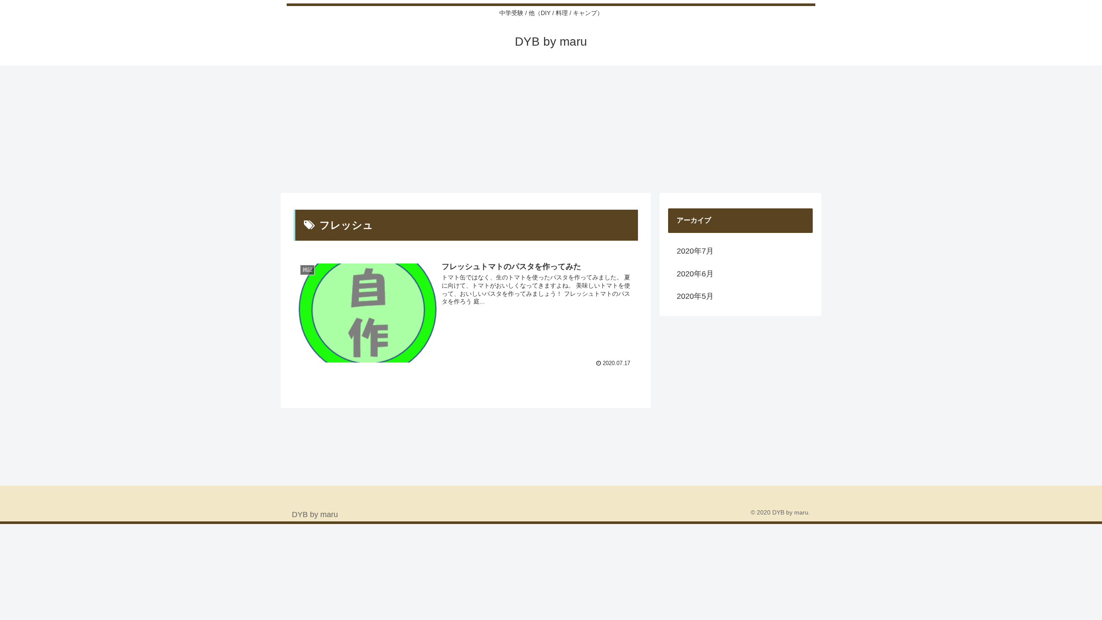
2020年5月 (695, 296)
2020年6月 (695, 274)
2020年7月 (695, 251)
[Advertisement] (551, 128)
